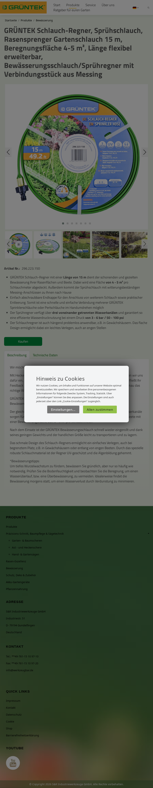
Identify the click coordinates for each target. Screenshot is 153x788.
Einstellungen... (63, 409)
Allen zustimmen (100, 409)
